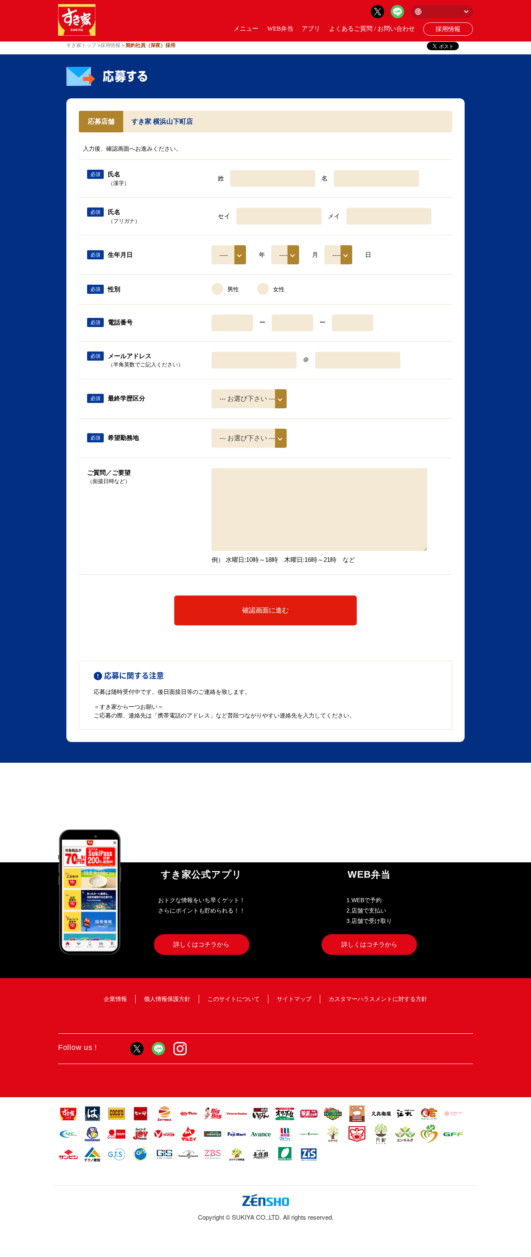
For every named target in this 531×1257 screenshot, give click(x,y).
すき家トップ (81, 45)
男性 (233, 289)
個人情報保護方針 (167, 999)
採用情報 (448, 29)
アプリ (311, 28)
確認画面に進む (265, 610)
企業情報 (115, 999)
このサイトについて (233, 999)
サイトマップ (294, 999)
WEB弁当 (280, 28)
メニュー (246, 28)
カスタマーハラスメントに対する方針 (378, 999)
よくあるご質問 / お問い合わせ (372, 28)
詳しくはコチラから (201, 944)
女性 (279, 289)
